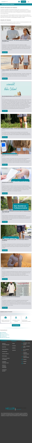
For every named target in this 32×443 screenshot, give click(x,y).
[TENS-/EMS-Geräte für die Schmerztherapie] (16, 147)
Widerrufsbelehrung (5, 349)
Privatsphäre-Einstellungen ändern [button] (5, 362)
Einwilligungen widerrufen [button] (4, 370)
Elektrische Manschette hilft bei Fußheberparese (11, 296)
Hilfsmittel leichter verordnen (7, 182)
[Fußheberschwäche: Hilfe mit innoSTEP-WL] (16, 62)
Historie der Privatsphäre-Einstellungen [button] (4, 366)
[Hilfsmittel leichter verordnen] (16, 175)
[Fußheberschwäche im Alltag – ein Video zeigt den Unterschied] (16, 121)
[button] (19, 1)
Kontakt (13, 343)
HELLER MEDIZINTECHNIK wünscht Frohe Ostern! (11, 96)
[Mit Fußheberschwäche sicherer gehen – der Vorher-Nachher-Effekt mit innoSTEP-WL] (16, 232)
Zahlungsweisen (4, 351)
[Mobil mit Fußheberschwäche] (16, 260)
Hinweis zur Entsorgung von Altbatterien (6, 359)
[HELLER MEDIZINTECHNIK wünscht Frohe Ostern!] (16, 88)
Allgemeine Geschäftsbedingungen (5, 344)
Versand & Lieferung (5, 353)
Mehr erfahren (5, 52)
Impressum (14, 350)
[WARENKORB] (28, 2)
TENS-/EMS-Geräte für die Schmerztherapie (10, 154)
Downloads (14, 345)
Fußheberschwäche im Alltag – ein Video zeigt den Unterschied (14, 128)
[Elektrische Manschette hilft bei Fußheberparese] (16, 289)
